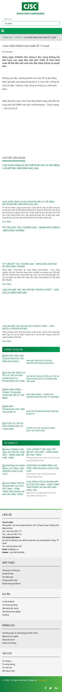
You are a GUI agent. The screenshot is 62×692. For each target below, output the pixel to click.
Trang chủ (8, 37)
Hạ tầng (5, 614)
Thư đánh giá (7, 577)
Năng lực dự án (8, 639)
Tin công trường (8, 664)
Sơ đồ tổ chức (7, 573)
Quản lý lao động (9, 643)
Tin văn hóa (7, 667)
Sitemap (7, 19)
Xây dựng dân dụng (10, 608)
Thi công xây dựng (9, 604)
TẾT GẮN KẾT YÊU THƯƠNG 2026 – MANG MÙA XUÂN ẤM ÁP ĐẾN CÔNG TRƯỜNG (29, 265)
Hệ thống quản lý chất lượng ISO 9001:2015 (20, 633)
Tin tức (18, 37)
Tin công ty (10, 443)
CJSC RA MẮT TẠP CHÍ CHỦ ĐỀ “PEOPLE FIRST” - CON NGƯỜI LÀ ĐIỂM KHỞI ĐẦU (28, 327)
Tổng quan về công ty (11, 570)
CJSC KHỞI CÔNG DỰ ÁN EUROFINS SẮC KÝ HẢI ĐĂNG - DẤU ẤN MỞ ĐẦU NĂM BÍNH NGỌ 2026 (29, 203)
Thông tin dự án (13, 349)
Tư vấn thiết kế (8, 601)
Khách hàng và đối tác (11, 583)
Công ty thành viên (10, 580)
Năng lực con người (10, 636)
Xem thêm (6, 221)
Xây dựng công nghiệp (11, 611)
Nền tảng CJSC (8, 670)
